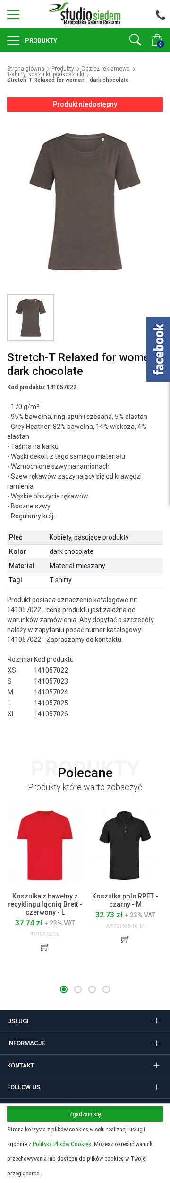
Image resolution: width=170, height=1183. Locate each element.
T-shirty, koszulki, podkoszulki (45, 74)
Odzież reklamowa (105, 68)
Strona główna (25, 68)
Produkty (40, 40)
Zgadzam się (85, 1114)
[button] (64, 989)
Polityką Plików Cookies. (63, 1143)
